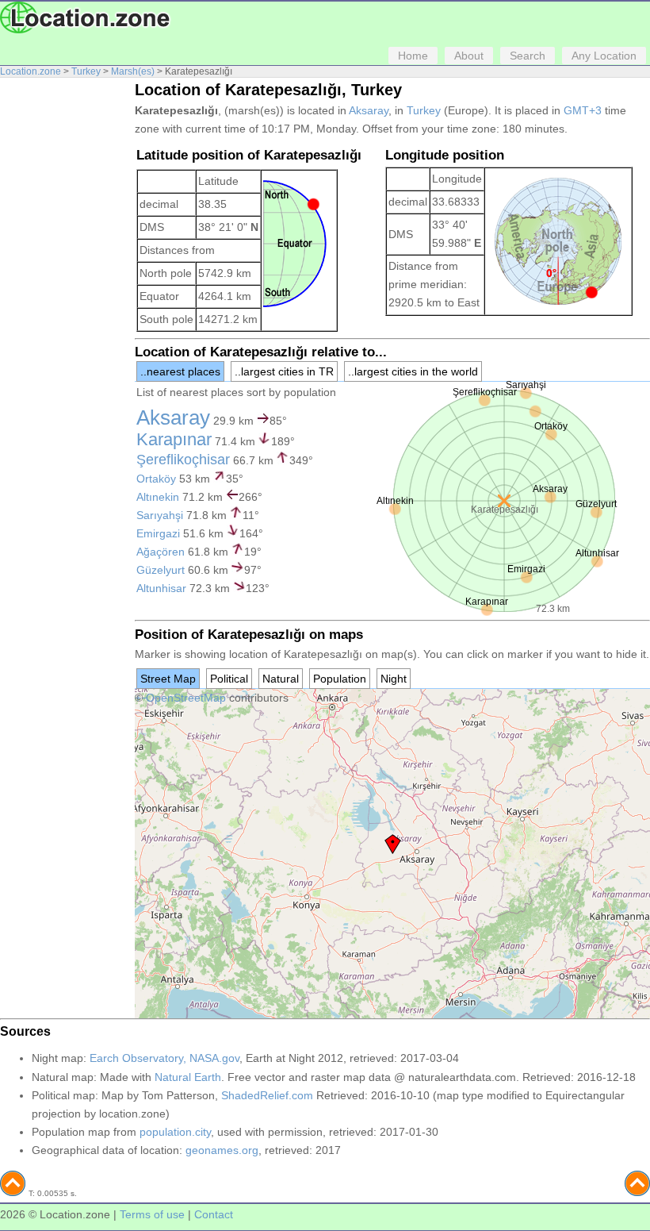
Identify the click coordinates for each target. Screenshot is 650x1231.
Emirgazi (158, 533)
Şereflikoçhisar (183, 459)
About (469, 55)
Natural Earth (188, 1077)
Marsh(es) (133, 71)
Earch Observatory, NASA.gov (164, 1058)
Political (229, 678)
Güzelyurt (160, 570)
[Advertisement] (63, 324)
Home (413, 55)
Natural (280, 678)
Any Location (604, 55)
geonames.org (221, 1150)
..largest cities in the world (413, 371)
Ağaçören (160, 551)
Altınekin (157, 496)
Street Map (168, 678)
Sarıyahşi (159, 515)
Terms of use (152, 1214)
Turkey (86, 71)
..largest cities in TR (284, 371)
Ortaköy (156, 478)
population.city (175, 1131)
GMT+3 (583, 110)
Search (527, 55)
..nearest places (180, 371)
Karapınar (174, 439)
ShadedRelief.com (267, 1095)
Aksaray (368, 110)
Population (339, 678)
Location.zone (30, 71)
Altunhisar (161, 588)
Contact (213, 1214)
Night (393, 678)
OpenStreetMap (186, 697)
